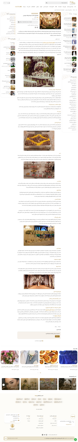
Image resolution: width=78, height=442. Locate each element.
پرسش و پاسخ (41, 418)
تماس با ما (28, 6)
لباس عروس (74, 130)
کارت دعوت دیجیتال (53, 423)
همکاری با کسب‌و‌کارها (39, 427)
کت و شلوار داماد (18, 402)
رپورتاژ (56, 326)
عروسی (13, 30)
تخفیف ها (60, 6)
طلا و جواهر (74, 85)
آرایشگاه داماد (36, 404)
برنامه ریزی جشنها (70, 6)
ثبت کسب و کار (54, 425)
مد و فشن (74, 113)
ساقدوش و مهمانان (72, 100)
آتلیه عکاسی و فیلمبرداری (10, 33)
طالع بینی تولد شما (73, 122)
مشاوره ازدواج (73, 89)
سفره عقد (12, 22)
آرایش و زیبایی (73, 87)
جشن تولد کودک (73, 109)
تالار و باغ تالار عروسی (11, 31)
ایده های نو (74, 124)
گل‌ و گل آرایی (74, 94)
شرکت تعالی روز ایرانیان (60, 438)
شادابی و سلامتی (73, 118)
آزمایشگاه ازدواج (11, 28)
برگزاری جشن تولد (73, 111)
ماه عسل (74, 98)
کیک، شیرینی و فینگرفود (72, 82)
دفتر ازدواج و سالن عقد (10, 19)
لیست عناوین (57, 39)
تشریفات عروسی (39, 402)
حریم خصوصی (41, 423)
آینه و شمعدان (11, 26)
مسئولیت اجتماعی (40, 425)
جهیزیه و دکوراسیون (72, 120)
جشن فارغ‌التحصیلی (73, 96)
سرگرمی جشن (73, 93)
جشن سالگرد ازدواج (73, 102)
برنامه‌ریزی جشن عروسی (68, 10)
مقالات (56, 6)
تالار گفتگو (33, 6)
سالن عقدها (54, 418)
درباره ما (24, 6)
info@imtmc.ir (15, 420)
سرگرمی (37, 6)
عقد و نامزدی (12, 17)
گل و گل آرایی (42, 404)
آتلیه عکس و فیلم (73, 80)
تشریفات (59, 326)
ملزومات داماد (73, 83)
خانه (75, 6)
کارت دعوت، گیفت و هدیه (71, 115)
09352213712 (68, 425)
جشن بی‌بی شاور (73, 91)
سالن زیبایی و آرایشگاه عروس (48, 402)
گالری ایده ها (51, 6)
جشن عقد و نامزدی (73, 104)
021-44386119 (15, 418)
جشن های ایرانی (73, 126)
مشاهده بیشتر (39, 409)
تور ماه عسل (25, 402)
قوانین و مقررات (40, 421)
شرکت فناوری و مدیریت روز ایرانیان (51, 438)
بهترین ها (64, 6)
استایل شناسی (45, 6)
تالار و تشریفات (73, 106)
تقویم (41, 6)
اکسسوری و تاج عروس (72, 107)
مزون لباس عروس (31, 402)
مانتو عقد (12, 24)
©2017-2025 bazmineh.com (13, 438)
